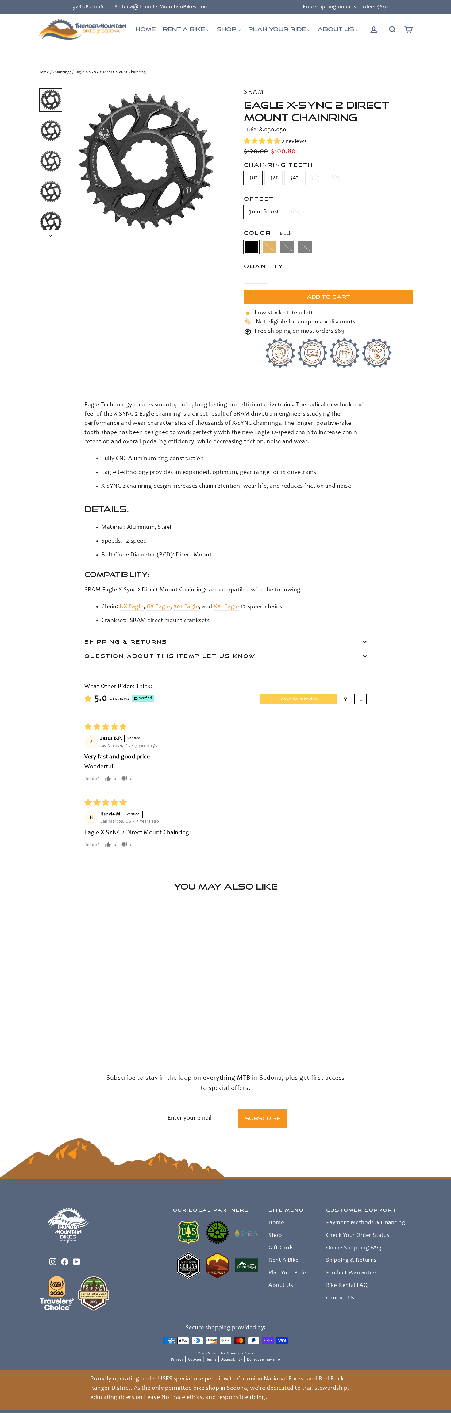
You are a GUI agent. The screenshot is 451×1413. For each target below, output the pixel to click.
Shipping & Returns (126, 642)
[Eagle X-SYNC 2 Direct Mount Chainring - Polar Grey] (65, 1038)
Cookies (195, 1359)
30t (253, 178)
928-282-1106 (88, 7)
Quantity (264, 266)
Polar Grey (305, 247)
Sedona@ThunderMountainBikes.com (161, 7)
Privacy (177, 1359)
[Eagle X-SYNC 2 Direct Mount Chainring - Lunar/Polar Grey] (57, 1038)
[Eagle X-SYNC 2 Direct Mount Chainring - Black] (42, 1038)
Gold (269, 247)
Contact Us (340, 1298)
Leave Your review (299, 699)
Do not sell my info (263, 1359)
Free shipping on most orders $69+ (346, 7)
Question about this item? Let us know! (171, 656)
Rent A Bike (283, 1260)
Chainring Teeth (278, 165)
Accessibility (231, 1359)
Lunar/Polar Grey (287, 247)
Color (267, 233)
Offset (259, 199)
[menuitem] (145, 29)
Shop (275, 1235)
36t (314, 178)
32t (273, 178)
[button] (263, 142)
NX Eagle (132, 607)
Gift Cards (281, 1248)
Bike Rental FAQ (347, 1285)
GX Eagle (158, 607)
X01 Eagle (186, 607)
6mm (298, 212)
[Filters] (345, 699)
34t (294, 178)
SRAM (254, 92)
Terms (211, 1359)
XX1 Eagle (226, 607)
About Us (280, 1285)
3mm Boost (264, 212)
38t (335, 178)
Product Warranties (351, 1273)
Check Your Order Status (358, 1235)
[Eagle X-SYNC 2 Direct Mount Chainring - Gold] (49, 1038)
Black (251, 247)
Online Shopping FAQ (353, 1248)
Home (43, 72)
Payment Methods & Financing (365, 1223)
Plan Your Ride (287, 1273)
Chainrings (61, 72)
